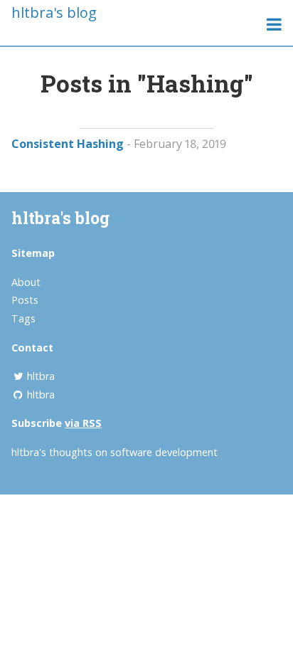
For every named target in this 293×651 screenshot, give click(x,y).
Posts (24, 300)
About (26, 282)
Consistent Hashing (67, 144)
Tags (23, 318)
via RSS (83, 423)
